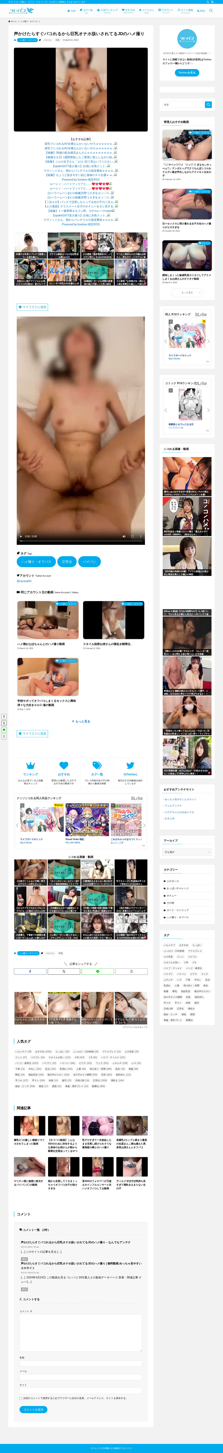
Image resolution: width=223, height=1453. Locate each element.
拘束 (53, 1080)
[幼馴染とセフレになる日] (190, 405)
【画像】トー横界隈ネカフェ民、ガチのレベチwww (79, 210)
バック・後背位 (26, 1063)
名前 (22, 1357)
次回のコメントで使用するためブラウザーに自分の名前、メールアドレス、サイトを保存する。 (75, 1398)
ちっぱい (62, 1051)
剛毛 (20, 1074)
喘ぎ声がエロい (58, 1074)
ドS (93, 1057)
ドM (79, 1057)
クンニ (21, 1057)
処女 (120, 1069)
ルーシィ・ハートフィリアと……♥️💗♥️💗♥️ (79, 183)
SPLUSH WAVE (73, 842)
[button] (30, 971)
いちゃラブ (23, 1051)
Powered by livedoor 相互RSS (81, 179)
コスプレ (38, 1057)
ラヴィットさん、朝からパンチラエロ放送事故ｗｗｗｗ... (79, 170)
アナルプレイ (111, 1051)
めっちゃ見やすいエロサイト (181, 799)
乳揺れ (66, 1069)
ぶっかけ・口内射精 (85, 1051)
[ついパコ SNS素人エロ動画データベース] (21, 11)
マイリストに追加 (34, 307)
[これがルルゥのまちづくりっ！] (132, 820)
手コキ (21, 1080)
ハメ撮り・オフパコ (27, 40)
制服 (133, 1069)
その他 (170, 902)
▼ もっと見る (81, 721)
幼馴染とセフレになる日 (181, 424)
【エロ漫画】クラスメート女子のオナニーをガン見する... (79, 206)
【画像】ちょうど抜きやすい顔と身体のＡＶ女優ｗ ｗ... (79, 175)
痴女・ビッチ (25, 1086)
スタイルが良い (59, 1057)
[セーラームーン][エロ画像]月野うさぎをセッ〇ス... (79, 193)
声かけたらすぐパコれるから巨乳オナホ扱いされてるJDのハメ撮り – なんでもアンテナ (76, 1242)
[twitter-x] (208, 2)
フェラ (102, 1063)
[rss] (212, 2)
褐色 (43, 1086)
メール (23, 1371)
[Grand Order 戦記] (87, 820)
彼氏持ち (123, 1074)
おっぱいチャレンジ (178, 888)
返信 (24, 1259)
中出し (35, 1069)
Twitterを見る (187, 72)
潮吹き (117, 1080)
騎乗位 (98, 1086)
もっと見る (187, 292)
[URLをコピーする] (131, 971)
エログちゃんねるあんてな (179, 812)
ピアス (85, 1063)
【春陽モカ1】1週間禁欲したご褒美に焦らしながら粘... (79, 157)
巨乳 (58, 40)
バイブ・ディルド (113, 1057)
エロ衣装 (132, 1051)
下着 (20, 1069)
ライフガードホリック (31, 839)
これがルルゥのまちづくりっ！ (127, 839)
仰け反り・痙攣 (101, 1069)
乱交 (50, 1069)
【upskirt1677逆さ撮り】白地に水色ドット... (79, 166)
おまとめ (170, 818)
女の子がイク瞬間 (85, 1074)
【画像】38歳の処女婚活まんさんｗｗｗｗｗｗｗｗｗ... (79, 152)
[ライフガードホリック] (42, 820)
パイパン (47, 40)
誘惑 (56, 1086)
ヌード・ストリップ (178, 910)
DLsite (137, 798)
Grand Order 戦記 (75, 839)
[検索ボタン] (211, 11)
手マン (38, 1080)
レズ (136, 1063)
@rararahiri (24, 581)
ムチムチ (120, 1063)
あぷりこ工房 (117, 842)
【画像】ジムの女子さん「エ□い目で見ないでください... (79, 161)
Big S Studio (26, 842)
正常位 (67, 562)
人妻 (81, 1069)
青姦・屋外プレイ (76, 1086)
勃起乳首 (36, 1074)
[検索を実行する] (208, 104)
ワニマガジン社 (176, 427)
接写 (66, 1080)
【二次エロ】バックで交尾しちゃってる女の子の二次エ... (79, 201)
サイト (23, 1385)
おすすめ (43, 1051)
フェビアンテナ (173, 805)
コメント (26, 1311)
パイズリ (49, 1063)
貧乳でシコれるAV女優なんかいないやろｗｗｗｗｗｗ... (79, 143)
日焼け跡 (82, 1080)
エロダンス (173, 881)
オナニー (171, 895)
